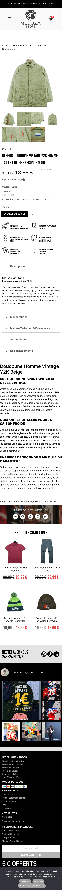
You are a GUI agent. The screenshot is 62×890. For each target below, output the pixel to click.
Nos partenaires (9, 837)
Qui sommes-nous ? (11, 830)
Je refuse (38, 881)
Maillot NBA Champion (12, 764)
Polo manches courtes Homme (15, 569)
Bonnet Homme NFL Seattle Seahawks (15, 619)
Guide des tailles (9, 801)
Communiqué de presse (13, 821)
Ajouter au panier (14, 213)
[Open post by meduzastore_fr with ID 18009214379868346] (31, 731)
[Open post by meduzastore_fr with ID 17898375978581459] (21, 700)
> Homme (16, 45)
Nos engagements (10, 834)
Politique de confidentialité (31, 885)
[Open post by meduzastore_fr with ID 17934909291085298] (11, 731)
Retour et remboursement (14, 797)
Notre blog (7, 817)
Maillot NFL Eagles (10, 767)
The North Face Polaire (13, 761)
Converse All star (10, 774)
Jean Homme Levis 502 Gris (47, 569)
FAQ (4, 804)
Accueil (6, 45)
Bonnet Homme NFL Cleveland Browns (47, 619)
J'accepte (25, 881)
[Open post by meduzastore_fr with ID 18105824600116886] (51, 710)
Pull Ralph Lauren (10, 771)
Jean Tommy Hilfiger (11, 777)
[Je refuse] (58, 878)
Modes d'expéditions (12, 841)
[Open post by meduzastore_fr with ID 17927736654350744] (51, 731)
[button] (32, 214)
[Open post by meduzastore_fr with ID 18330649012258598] (51, 690)
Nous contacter (9, 794)
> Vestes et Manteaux (34, 45)
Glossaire (6, 808)
